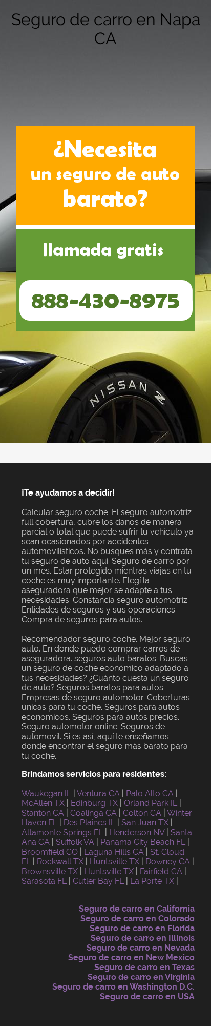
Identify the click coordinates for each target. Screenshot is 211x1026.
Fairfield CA (161, 871)
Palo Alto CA (150, 793)
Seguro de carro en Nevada (141, 948)
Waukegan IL (46, 793)
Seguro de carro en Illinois (143, 938)
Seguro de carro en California (137, 909)
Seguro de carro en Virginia (141, 977)
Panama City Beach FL (142, 842)
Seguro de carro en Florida (142, 928)
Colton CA (142, 813)
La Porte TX (152, 881)
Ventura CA (98, 793)
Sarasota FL (44, 881)
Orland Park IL (150, 803)
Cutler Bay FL (98, 881)
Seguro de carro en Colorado (137, 918)
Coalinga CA (93, 813)
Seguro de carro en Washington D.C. (123, 987)
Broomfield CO (50, 852)
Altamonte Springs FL (62, 832)
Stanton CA (43, 813)
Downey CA (167, 861)
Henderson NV (136, 832)
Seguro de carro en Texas (144, 967)
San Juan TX (144, 822)
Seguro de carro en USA (147, 996)
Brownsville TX (50, 871)
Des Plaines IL (89, 822)
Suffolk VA (75, 842)
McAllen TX (43, 803)
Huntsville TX (114, 861)
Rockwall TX (60, 861)
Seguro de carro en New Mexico (131, 957)
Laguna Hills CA (114, 852)
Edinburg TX (94, 803)
